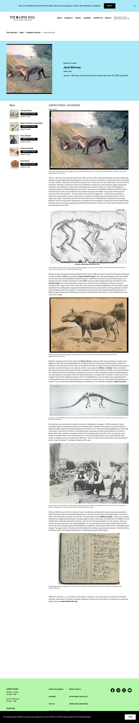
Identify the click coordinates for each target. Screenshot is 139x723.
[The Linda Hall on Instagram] (124, 691)
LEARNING (87, 18)
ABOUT (59, 18)
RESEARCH (69, 18)
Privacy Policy (85, 717)
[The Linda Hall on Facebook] (112, 691)
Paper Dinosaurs (120, 382)
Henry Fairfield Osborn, (87, 276)
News (22, 33)
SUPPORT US (98, 18)
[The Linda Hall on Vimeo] (118, 691)
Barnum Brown (86, 361)
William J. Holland (105, 368)
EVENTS (78, 18)
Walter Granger (106, 517)
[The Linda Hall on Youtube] (129, 691)
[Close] (135, 6)
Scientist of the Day (33, 33)
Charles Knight (54, 283)
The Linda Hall (11, 33)
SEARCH (108, 18)
